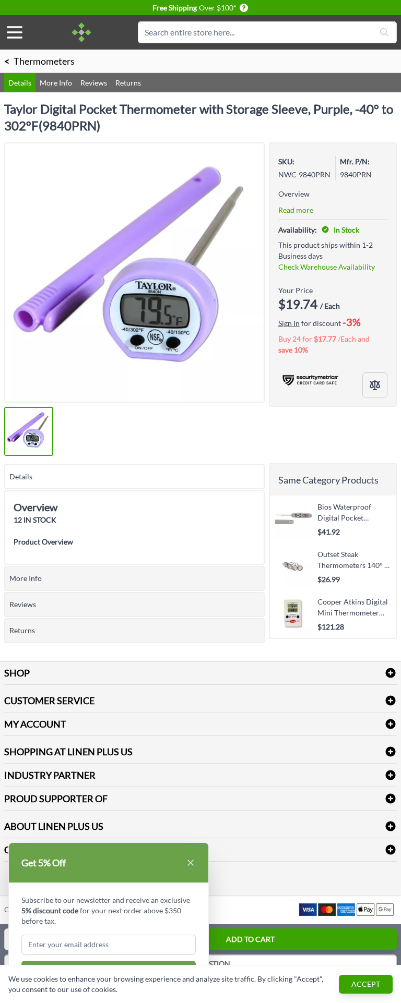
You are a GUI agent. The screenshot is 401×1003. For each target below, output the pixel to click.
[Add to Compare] (374, 384)
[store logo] (81, 32)
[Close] (190, 862)
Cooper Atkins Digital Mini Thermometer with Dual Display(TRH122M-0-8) (352, 607)
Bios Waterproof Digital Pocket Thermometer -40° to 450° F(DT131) (351, 512)
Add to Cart (250, 939)
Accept (365, 984)
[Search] (384, 32)
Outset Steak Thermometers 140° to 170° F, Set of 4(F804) (354, 560)
